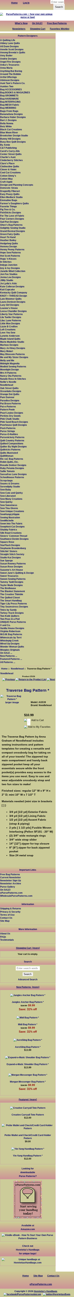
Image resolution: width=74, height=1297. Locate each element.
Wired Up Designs (10, 643)
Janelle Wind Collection (12, 271)
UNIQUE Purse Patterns (13, 622)
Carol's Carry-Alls (10, 151)
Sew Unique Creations (12, 511)
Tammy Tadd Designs (11, 582)
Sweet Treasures (9, 576)
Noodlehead (17, 668)
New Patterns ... (8, 656)
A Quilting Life (7, 40)
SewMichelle (7, 520)
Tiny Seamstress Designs (14, 606)
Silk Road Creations (11, 533)
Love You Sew (7, 332)
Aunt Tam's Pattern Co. (12, 83)
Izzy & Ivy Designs (10, 268)
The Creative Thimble (11, 594)
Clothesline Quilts (9, 166)
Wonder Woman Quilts (12, 646)
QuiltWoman (6, 456)
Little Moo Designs (10, 323)
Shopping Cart (37, 28)
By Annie (5, 145)
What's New (21, 23)
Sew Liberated (8, 496)
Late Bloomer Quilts (11, 299)
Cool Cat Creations (10, 172)
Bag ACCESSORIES (11, 89)
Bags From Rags (9, 111)
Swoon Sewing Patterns (13, 579)
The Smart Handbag (11, 600)
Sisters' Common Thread (13, 536)
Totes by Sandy (8, 610)
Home (4, 668)
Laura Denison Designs (12, 302)
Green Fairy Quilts (10, 234)
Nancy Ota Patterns (10, 376)
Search (28, 961)
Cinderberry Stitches (11, 160)
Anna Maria (6, 68)
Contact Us (6, 918)
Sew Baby (5, 489)
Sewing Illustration (10, 517)
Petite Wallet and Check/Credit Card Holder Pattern (28, 1136)
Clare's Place (7, 163)
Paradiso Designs (9, 400)
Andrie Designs (8, 58)
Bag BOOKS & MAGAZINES (15, 92)
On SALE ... (6, 653)
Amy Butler (6, 55)
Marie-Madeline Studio (12, 342)
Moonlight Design (9, 369)
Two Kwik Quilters (9, 616)
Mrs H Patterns (8, 373)
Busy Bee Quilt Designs (13, 142)
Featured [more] (28, 1099)
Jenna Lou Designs (10, 277)
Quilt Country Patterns (12, 440)
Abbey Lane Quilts (10, 43)
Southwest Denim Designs (14, 539)
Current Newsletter (10, 877)
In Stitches (6, 262)
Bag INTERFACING (10, 102)
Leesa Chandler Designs (13, 311)
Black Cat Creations (11, 129)
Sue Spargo (6, 560)
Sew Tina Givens (9, 508)
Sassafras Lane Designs (13, 474)
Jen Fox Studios (8, 274)
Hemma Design (8, 246)
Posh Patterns (8, 428)
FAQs (3, 937)
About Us (5, 933)
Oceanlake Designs (10, 391)
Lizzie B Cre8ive (9, 326)
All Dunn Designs (9, 46)
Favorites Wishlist (59, 28)
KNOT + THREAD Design (13, 296)
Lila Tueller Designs (10, 317)
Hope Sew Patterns (10, 252)
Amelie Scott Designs (12, 49)
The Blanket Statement (12, 591)
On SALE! (37, 23)
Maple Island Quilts (10, 339)
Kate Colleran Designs (12, 286)
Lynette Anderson (10, 336)
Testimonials (7, 940)
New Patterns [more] (27, 987)
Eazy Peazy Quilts (10, 194)
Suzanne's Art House (11, 570)
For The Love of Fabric (12, 215)
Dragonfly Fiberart (10, 191)
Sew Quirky (6, 502)
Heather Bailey (8, 240)
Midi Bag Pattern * (27, 1024)
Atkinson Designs (9, 80)
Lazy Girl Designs (9, 305)
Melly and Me (7, 360)
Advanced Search (27, 979)
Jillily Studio (6, 280)
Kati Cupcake (7, 289)
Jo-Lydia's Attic (8, 283)
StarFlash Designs (10, 545)
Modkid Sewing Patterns (13, 366)
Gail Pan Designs (9, 222)
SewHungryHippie (10, 514)
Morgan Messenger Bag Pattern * (28, 1081)
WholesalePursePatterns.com (16, 896)
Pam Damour (7, 397)
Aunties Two (6, 86)
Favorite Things (8, 206)
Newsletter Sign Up (10, 880)
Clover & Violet (8, 169)
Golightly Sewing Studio (12, 228)
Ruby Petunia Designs (12, 468)
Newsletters (18, 28)
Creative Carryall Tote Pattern (28, 1114)
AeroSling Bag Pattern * (28, 1047)
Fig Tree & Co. (7, 209)
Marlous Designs (9, 345)
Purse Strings (7, 431)
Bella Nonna (6, 123)
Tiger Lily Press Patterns (13, 603)
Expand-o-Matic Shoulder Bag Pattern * (28, 1064)
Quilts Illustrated (9, 453)
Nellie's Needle (8, 382)
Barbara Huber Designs (13, 117)
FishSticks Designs (10, 212)
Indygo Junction (8, 265)
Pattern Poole (7, 409)
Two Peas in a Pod (10, 619)
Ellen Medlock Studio (11, 197)
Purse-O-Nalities (9, 434)
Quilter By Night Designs (13, 446)
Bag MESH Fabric (9, 105)
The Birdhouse (8, 588)
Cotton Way (6, 179)
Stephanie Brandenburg (13, 548)
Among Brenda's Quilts (12, 52)
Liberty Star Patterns (11, 314)
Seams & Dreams (9, 483)
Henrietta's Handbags (45, 1291)
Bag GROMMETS (9, 95)
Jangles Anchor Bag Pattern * (28, 1002)
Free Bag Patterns (57, 23)
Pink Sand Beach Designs (14, 422)
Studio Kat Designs (10, 557)
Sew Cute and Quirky (11, 493)
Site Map (4, 921)
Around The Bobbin (10, 74)
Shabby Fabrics (8, 529)
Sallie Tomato (7, 471)
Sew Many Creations (11, 499)
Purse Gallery (7, 886)
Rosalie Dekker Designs (13, 465)
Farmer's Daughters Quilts (14, 203)
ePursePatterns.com (11, 893)
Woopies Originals (10, 650)
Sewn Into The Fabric (11, 523)
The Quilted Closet (10, 597)
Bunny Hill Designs (10, 138)
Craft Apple (6, 182)
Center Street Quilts (11, 154)
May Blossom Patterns (12, 354)
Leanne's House (9, 308)
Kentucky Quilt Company (13, 292)
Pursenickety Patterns (12, 437)
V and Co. (5, 625)
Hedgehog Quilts (9, 243)
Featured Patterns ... (11, 659)
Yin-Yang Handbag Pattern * (28, 1155)
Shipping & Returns (10, 908)
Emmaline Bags (8, 200)
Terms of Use (7, 915)
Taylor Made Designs (11, 585)
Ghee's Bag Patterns (11, 225)
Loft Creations (8, 329)
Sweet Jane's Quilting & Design (17, 573)
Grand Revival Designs (12, 231)
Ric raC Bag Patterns (11, 459)
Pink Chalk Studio (9, 419)
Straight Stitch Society (12, 554)
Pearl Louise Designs (11, 413)
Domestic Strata (9, 188)
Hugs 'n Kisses (8, 259)
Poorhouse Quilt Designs (13, 425)
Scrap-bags (6, 480)
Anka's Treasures (9, 65)
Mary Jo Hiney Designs (12, 348)
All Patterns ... (7, 662)
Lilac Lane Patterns (10, 320)
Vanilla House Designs (12, 628)
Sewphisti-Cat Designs (12, 526)
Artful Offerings (8, 77)
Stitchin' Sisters (8, 551)
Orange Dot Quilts (9, 394)
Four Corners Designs (12, 219)
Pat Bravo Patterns (10, 403)
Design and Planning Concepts (16, 185)
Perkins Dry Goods (10, 416)
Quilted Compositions (11, 443)
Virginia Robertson (10, 631)
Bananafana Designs (11, 114)
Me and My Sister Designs (14, 357)
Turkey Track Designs (12, 613)
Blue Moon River (9, 132)
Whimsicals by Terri (10, 637)
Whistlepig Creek (9, 640)
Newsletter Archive (10, 883)
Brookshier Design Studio (14, 135)
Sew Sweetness (8, 505)
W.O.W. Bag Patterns (11, 634)
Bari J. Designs (8, 120)
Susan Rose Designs (11, 566)
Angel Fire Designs (10, 61)
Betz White (6, 126)
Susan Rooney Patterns (13, 563)
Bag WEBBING (8, 108)
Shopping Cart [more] (28, 948)
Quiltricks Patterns (10, 449)
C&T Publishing (8, 148)
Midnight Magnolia (10, 363)
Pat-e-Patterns (8, 406)
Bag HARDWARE (9, 98)
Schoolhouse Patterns (12, 477)
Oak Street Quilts (9, 388)
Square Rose (7, 542)
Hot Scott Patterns (10, 256)
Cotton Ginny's (8, 175)
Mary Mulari (6, 351)
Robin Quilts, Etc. (9, 462)
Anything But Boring (11, 71)
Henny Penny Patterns (12, 249)
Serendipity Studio (10, 486)
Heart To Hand (8, 237)
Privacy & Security (10, 911)
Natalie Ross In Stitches (13, 379)
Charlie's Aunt (8, 157)
